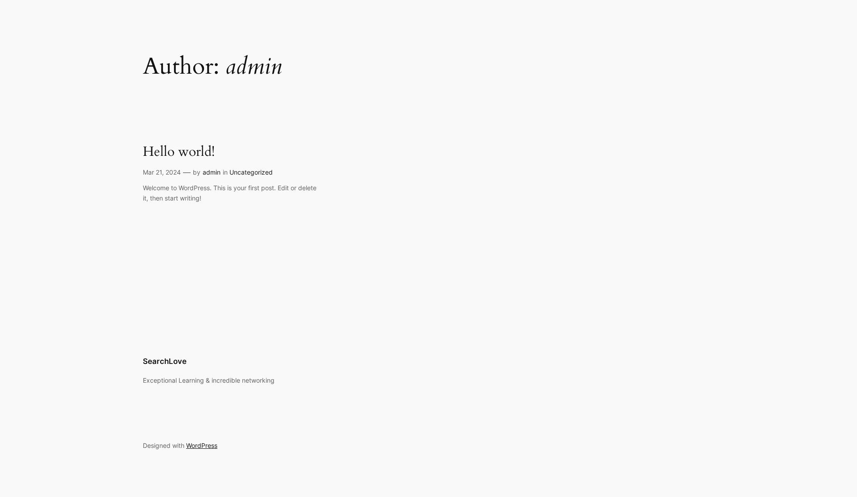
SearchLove (165, 361)
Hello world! (179, 152)
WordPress (201, 445)
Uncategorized (251, 172)
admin (211, 172)
